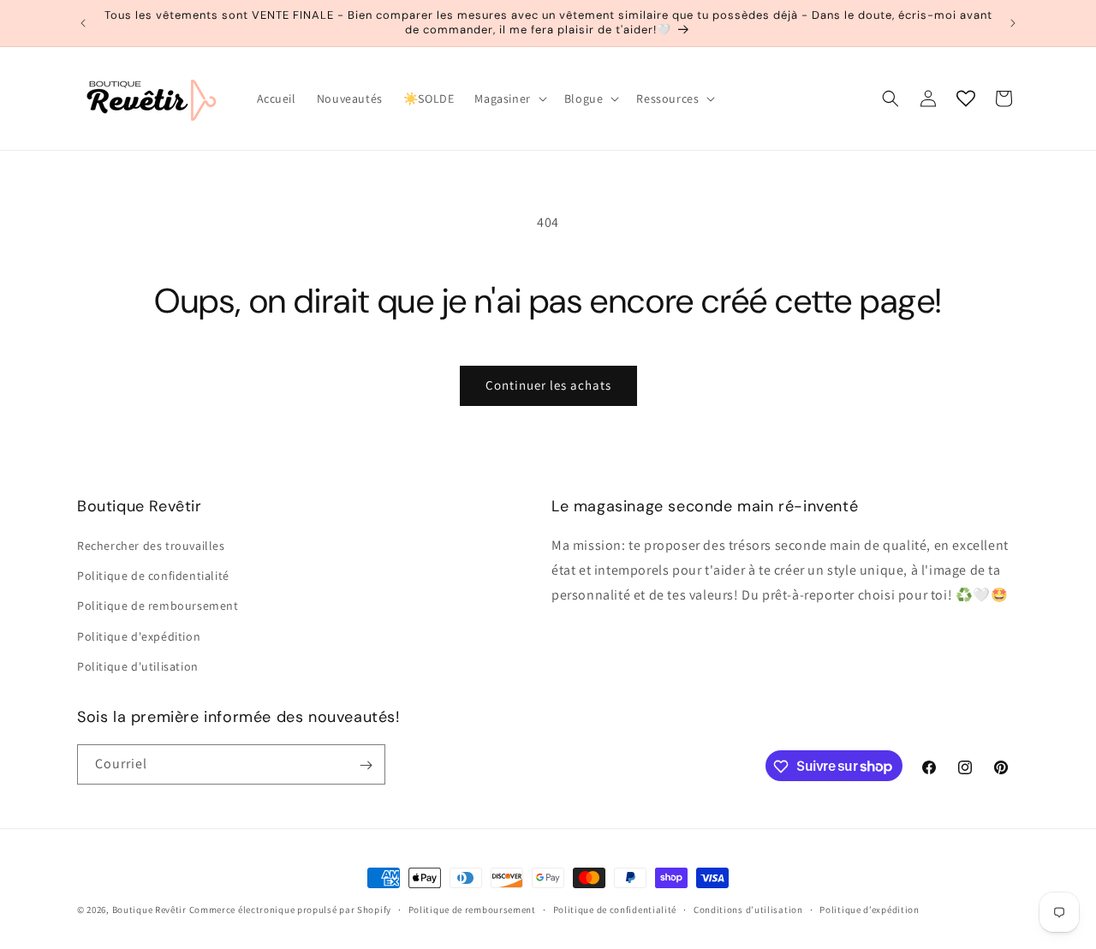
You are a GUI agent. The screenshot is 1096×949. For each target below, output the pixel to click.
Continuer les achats (548, 385)
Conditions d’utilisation (748, 909)
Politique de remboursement (158, 606)
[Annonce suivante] (1013, 23)
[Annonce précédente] (83, 23)
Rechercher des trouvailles (151, 545)
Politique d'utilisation (138, 666)
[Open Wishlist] (966, 98)
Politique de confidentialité (153, 575)
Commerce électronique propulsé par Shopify (290, 910)
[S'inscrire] (365, 765)
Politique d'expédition (138, 636)
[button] (508, 98)
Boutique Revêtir (149, 910)
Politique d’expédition (869, 909)
